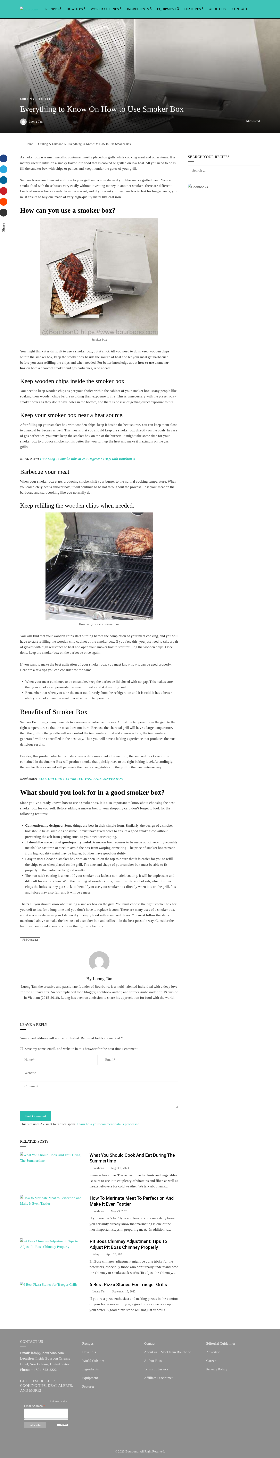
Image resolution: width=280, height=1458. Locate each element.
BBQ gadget (31, 939)
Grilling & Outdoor (36, 99)
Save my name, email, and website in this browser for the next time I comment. (81, 1049)
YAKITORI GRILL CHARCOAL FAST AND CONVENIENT (81, 779)
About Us (217, 9)
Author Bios (153, 1361)
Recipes (52, 9)
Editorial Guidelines (221, 1343)
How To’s (75, 9)
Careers (211, 1361)
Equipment (166, 9)
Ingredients (138, 9)
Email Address (34, 1406)
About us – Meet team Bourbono (167, 1352)
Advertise (213, 1352)
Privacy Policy (216, 1369)
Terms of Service (156, 1369)
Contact (240, 9)
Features (192, 9)
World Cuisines (105, 9)
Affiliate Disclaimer (158, 1378)
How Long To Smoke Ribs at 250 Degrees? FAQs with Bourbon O (87, 459)
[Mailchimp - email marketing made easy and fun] (62, 1424)
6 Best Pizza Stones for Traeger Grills (128, 1284)
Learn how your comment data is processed (108, 1124)
